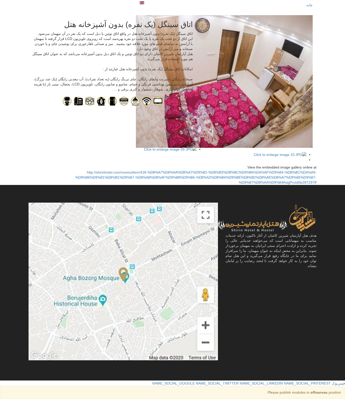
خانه (309, 5)
